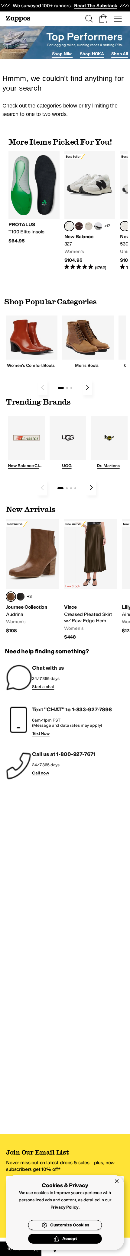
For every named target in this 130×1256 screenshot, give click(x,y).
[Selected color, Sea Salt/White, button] (69, 226)
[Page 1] (61, 388)
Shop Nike (62, 53)
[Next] (87, 387)
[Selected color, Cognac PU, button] (11, 596)
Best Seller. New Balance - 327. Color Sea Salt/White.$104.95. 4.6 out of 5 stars (89, 211)
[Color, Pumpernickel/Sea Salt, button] (79, 226)
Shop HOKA (92, 53)
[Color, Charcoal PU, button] (20, 596)
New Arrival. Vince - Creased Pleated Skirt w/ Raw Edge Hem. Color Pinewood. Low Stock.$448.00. (90, 579)
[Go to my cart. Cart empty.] (103, 19)
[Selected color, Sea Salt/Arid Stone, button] (125, 226)
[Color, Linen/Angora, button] (88, 226)
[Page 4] (75, 488)
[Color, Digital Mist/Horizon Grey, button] (98, 226)
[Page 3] (71, 388)
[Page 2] (67, 388)
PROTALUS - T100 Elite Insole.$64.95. (34, 197)
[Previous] (42, 387)
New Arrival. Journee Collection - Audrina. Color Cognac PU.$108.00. (32, 576)
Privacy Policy (64, 1207)
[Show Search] (89, 19)
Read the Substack (95, 5)
